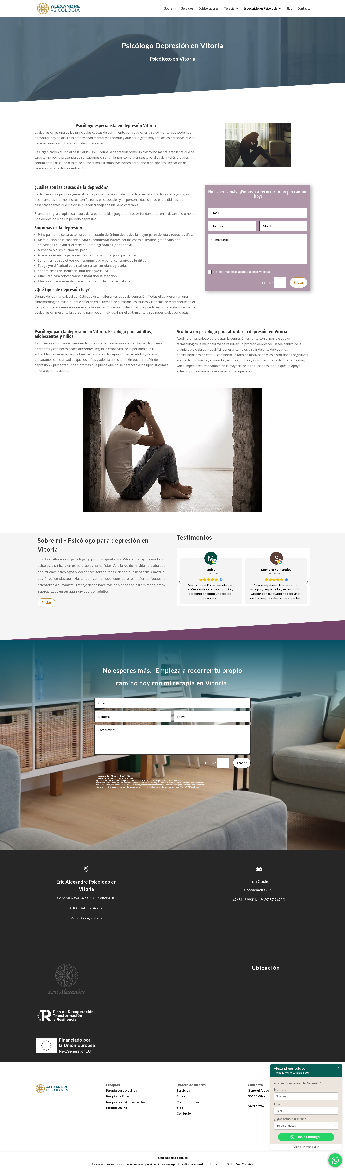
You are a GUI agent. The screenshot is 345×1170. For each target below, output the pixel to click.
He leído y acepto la (241, 271)
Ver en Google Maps (86, 918)
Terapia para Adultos (121, 1090)
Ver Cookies (244, 1164)
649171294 (256, 1106)
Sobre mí (170, 9)
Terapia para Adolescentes (125, 1102)
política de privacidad (255, 271)
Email (278, 1104)
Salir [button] (230, 1164)
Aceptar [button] (215, 1164)
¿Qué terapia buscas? (290, 1119)
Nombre (280, 1089)
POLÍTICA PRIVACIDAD (188, 787)
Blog (289, 9)
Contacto (303, 9)
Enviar (299, 282)
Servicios (187, 9)
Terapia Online (116, 1108)
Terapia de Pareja (118, 1096)
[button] (307, 582)
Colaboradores (208, 9)
